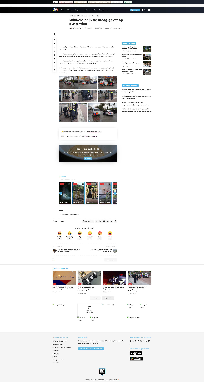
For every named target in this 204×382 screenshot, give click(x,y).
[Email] (54, 62)
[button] (107, 10)
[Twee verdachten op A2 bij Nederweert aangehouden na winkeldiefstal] (89, 278)
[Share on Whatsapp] (54, 47)
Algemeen (76, 28)
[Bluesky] (149, 341)
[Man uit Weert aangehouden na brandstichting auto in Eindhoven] (64, 278)
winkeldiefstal (75, 214)
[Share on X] (54, 43)
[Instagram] (141, 341)
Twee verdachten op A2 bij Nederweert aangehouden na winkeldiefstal (87, 289)
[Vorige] (60, 193)
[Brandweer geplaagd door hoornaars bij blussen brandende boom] (147, 49)
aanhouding (66, 214)
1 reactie (107, 28)
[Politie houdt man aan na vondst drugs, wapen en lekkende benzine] (114, 278)
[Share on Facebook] (54, 39)
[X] (133, 341)
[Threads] (146, 341)
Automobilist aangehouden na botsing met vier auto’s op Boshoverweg (137, 289)
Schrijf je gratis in (91, 136)
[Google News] (138, 341)
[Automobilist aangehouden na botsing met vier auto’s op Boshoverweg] (139, 278)
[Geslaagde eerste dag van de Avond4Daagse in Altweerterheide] (147, 64)
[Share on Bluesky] (54, 58)
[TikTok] (130, 344)
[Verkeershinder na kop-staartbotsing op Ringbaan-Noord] (147, 72)
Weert (81, 28)
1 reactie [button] (111, 260)
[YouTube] (136, 341)
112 (71, 28)
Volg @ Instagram (89, 311)
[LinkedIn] (143, 341)
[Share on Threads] (54, 55)
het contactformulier (93, 131)
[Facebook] (130, 341)
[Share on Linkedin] (54, 51)
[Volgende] (115, 193)
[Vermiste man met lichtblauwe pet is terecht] (147, 57)
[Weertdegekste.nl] (55, 10)
